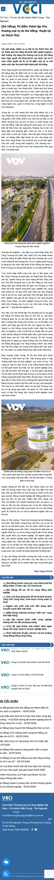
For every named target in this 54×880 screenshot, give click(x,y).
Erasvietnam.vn (43, 876)
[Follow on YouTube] (36, 829)
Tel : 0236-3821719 (27, 2)
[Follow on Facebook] (32, 829)
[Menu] (3, 9)
